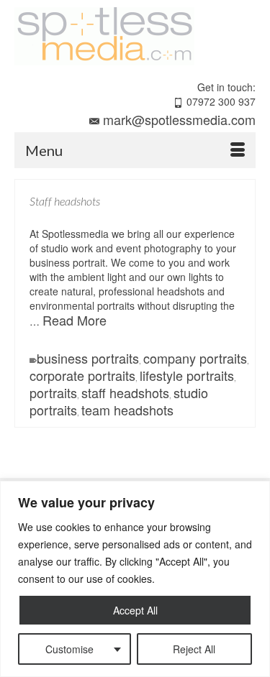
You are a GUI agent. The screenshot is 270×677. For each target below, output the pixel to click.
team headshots (127, 409)
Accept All (135, 610)
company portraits (195, 358)
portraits (53, 392)
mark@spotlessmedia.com (179, 119)
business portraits (88, 358)
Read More (74, 319)
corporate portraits (82, 375)
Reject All (194, 649)
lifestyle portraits (187, 375)
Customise (69, 649)
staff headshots (125, 392)
